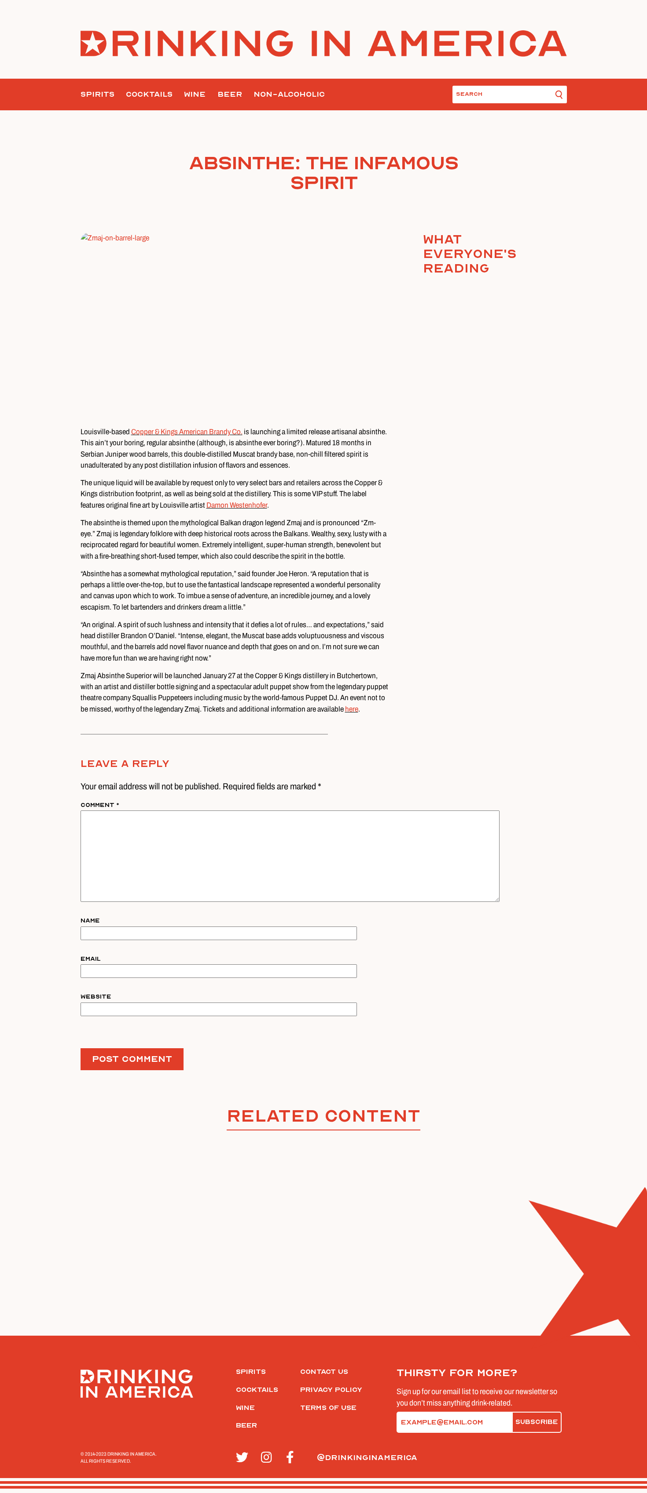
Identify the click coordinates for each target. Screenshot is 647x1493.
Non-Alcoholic (289, 94)
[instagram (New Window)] (268, 1457)
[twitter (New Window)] (243, 1457)
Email (91, 958)
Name (90, 920)
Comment (100, 805)
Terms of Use (328, 1408)
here (351, 709)
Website (96, 996)
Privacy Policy (331, 1390)
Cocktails (149, 94)
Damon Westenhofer (236, 505)
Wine (195, 94)
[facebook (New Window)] (293, 1457)
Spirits (97, 94)
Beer (229, 94)
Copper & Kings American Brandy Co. (187, 432)
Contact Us (324, 1372)
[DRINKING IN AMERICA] (324, 43)
